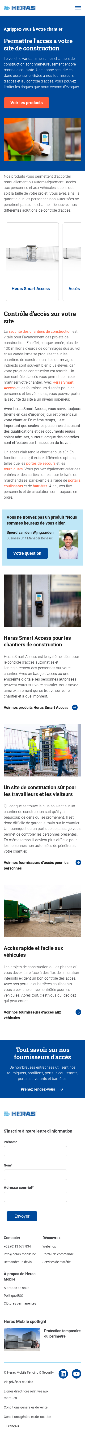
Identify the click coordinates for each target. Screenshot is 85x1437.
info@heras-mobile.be (20, 1254)
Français (12, 1426)
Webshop (49, 1246)
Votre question (27, 553)
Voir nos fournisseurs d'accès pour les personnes (36, 865)
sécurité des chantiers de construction (40, 331)
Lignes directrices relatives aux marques (26, 1394)
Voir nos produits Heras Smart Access (36, 707)
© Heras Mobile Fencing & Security (29, 1372)
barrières (40, 485)
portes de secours (40, 463)
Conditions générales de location (27, 1416)
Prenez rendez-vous (38, 1089)
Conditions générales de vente (25, 1407)
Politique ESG (13, 1295)
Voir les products (26, 102)
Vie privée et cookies (18, 1382)
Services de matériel (56, 1262)
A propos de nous (16, 1287)
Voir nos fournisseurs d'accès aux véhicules (32, 1015)
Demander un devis (18, 1262)
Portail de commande (58, 1254)
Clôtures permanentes (20, 1303)
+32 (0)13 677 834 (17, 1246)
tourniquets (13, 468)
